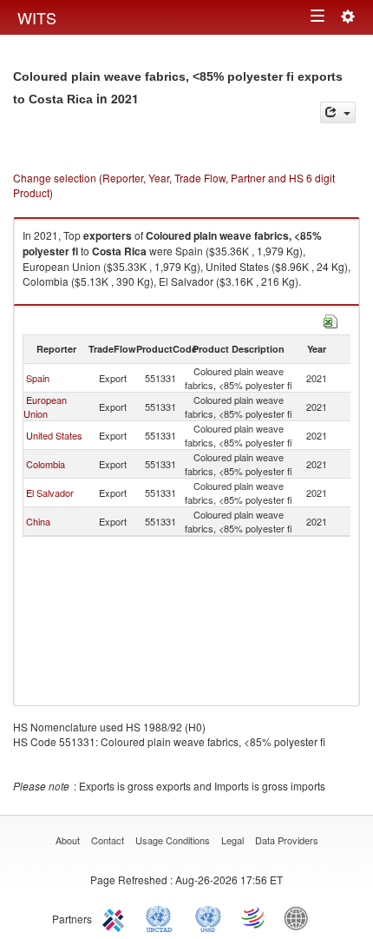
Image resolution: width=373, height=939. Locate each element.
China (38, 521)
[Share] (338, 112)
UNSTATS (208, 917)
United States (54, 435)
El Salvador (50, 492)
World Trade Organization (254, 917)
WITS (36, 17)
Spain (37, 378)
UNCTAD (162, 917)
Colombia (45, 464)
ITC (116, 917)
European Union (45, 406)
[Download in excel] (330, 319)
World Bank (300, 917)
